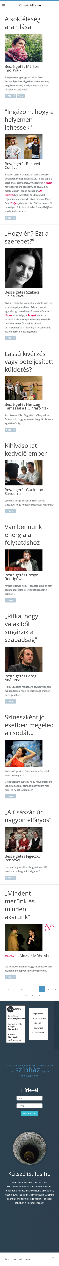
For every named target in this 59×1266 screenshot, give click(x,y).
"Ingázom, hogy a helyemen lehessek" (29, 119)
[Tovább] (32, 995)
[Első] (8, 989)
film (36, 1075)
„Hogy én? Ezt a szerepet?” (27, 237)
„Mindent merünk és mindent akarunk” (20, 905)
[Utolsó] (39, 995)
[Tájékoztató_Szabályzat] (38, 1023)
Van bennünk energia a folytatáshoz (23, 534)
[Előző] (15, 989)
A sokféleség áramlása (23, 23)
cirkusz (9, 1065)
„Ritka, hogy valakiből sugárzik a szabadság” (21, 628)
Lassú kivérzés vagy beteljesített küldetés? (29, 361)
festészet (47, 1065)
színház (10, 96)
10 (25, 995)
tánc (20, 96)
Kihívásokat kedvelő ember (26, 449)
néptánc (45, 1071)
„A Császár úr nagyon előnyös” (28, 816)
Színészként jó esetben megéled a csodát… (29, 725)
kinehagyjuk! (27, 1075)
